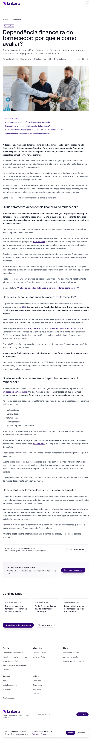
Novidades (7, 689)
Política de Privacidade (41, 734)
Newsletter (37, 689)
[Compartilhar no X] (83, 59)
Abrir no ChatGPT (77, 549)
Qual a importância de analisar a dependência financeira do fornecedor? (34, 130)
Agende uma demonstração (18, 625)
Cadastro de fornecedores (13, 653)
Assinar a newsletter (73, 570)
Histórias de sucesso (71, 653)
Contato (36, 694)
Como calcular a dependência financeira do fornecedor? (27, 126)
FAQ (4, 694)
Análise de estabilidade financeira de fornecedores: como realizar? (48, 288)
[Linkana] (11, 3)
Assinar (81, 714)
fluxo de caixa (39, 241)
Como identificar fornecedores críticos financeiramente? (27, 134)
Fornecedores (15, 19)
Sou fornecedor (9, 698)
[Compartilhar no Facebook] (87, 59)
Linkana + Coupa (39, 653)
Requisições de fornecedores (14, 661)
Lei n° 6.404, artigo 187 (30, 328)
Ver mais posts (45, 625)
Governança (37, 685)
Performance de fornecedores (14, 665)
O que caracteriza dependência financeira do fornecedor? (28, 122)
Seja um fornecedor (70, 657)
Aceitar (70, 733)
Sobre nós (37, 681)
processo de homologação (15, 392)
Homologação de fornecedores (15, 657)
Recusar (81, 733)
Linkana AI (7, 670)
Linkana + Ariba (39, 657)
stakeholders (39, 443)
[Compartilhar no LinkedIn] (79, 59)
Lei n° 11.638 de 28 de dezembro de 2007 (62, 328)
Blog (7, 19)
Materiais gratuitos (10, 685)
